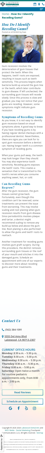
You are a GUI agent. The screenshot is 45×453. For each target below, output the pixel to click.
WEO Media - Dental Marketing (17, 430)
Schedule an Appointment (22, 401)
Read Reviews (22, 392)
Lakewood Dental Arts (30, 428)
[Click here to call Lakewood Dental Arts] (43, 4)
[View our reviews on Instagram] (34, 408)
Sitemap (39, 433)
